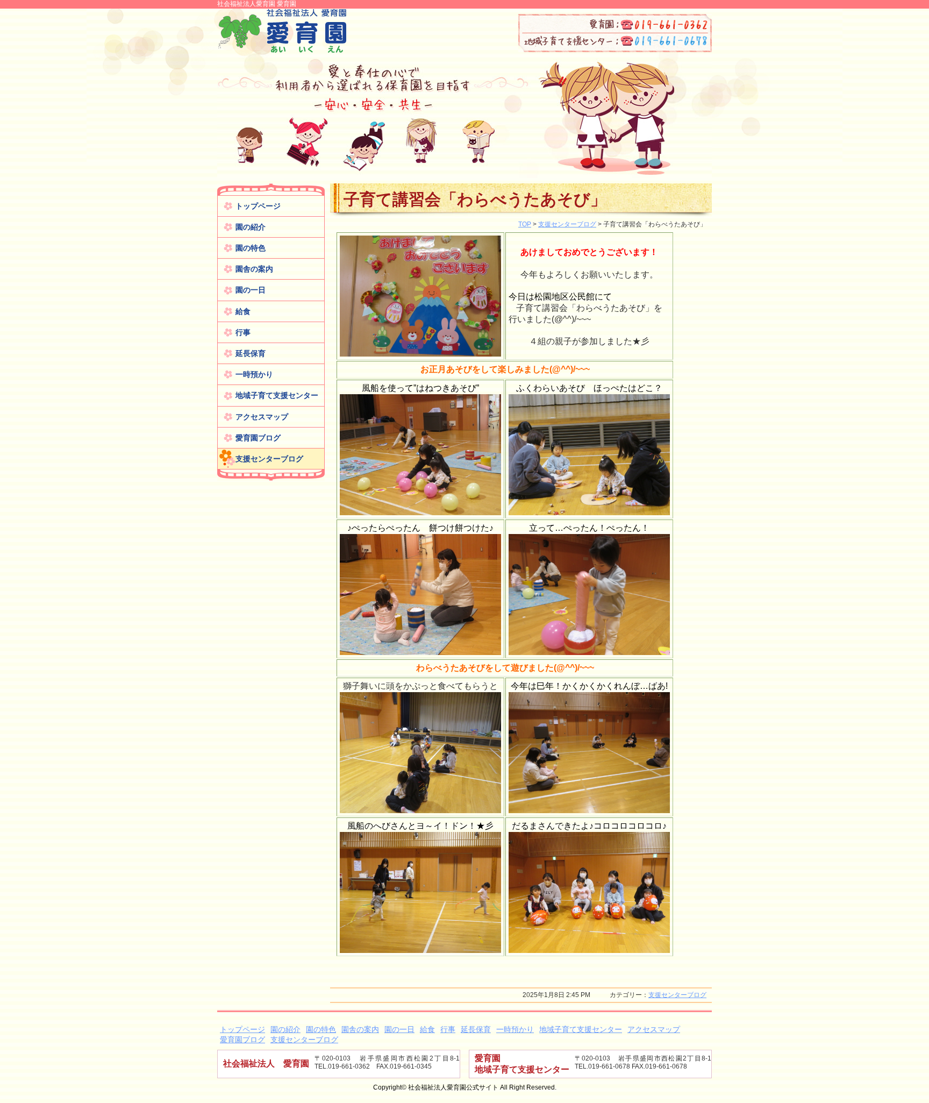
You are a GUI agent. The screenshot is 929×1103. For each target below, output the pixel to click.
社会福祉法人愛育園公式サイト (281, 31)
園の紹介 (250, 227)
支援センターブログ (269, 458)
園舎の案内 (254, 269)
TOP (524, 224)
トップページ (258, 206)
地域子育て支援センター (276, 395)
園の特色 (250, 248)
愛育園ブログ (258, 437)
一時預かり (254, 374)
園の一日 (250, 290)
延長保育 (250, 353)
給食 (243, 311)
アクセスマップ (261, 416)
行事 (243, 332)
